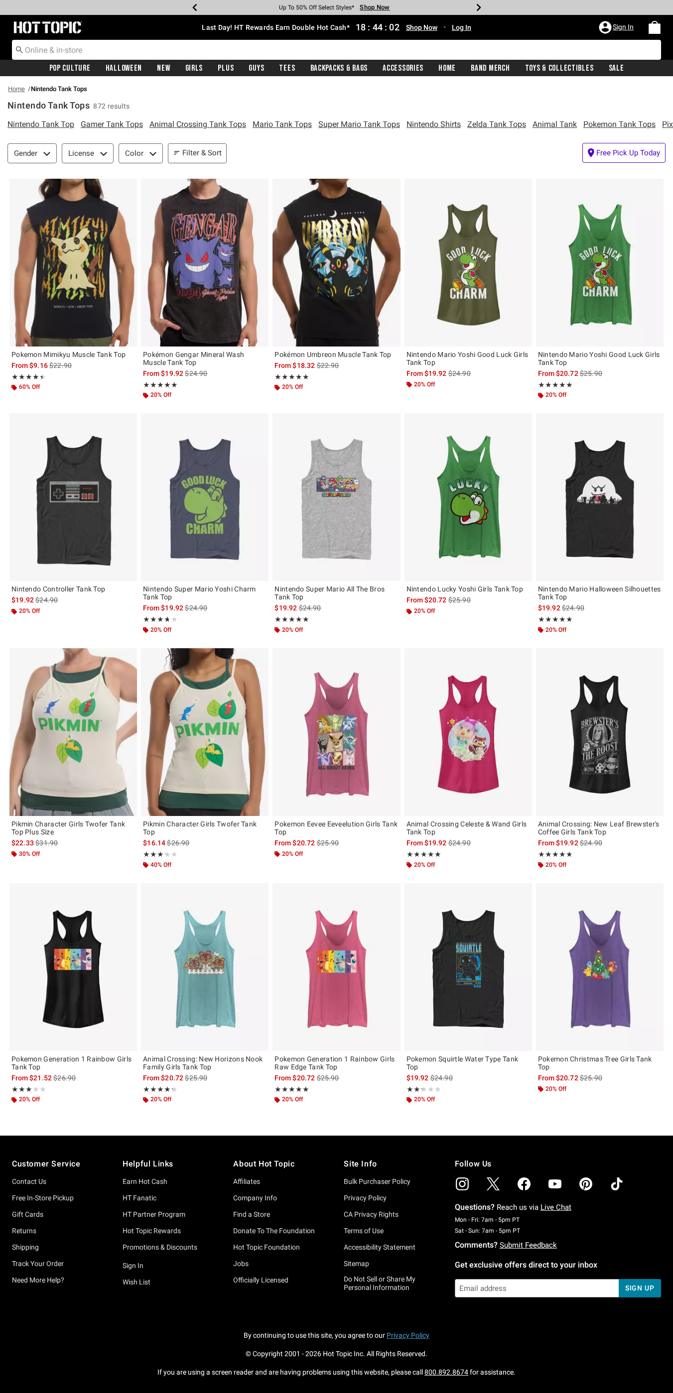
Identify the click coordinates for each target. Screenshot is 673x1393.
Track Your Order (38, 1264)
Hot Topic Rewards (152, 1231)
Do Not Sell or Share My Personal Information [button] (379, 1283)
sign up (640, 1288)
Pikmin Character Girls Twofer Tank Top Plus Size (68, 828)
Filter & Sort (202, 152)
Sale (616, 68)
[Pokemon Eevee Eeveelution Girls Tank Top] (336, 732)
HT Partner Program (154, 1214)
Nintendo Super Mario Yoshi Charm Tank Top (199, 593)
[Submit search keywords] (19, 49)
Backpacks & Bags (339, 68)
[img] (462, 1183)
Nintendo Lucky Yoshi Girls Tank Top (465, 589)
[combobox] (336, 50)
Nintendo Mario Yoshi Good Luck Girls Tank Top (467, 358)
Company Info (255, 1198)
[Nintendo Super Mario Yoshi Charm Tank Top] (205, 497)
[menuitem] (654, 27)
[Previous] (194, 7)
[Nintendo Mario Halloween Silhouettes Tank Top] (600, 497)
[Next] (478, 7)
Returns (24, 1231)
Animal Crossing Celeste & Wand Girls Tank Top (466, 828)
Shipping (25, 1247)
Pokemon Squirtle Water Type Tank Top (462, 1063)
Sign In (133, 1266)
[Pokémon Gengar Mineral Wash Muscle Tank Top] (205, 263)
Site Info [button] (360, 1163)
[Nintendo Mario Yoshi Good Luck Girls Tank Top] (468, 263)
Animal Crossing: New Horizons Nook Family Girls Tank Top (203, 1063)
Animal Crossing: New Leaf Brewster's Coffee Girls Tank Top (599, 828)
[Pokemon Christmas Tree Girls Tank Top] (600, 967)
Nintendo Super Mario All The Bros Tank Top (329, 593)
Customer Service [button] (46, 1163)
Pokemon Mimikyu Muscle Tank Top (68, 354)
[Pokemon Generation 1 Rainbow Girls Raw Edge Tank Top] (336, 967)
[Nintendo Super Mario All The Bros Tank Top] (336, 497)
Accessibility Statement (379, 1247)
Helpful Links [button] (148, 1163)
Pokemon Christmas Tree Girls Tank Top (595, 1063)
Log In (461, 27)
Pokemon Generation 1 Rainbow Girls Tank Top (71, 1063)
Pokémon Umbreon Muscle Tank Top (332, 354)
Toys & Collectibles (559, 68)
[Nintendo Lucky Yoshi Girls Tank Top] (468, 497)
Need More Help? (38, 1280)
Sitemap (356, 1264)
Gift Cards (27, 1214)
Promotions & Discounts (160, 1247)
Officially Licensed (260, 1280)
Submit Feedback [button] (528, 1245)
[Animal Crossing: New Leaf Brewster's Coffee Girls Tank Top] (600, 732)
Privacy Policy (365, 1198)
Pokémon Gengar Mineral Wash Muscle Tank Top (193, 358)
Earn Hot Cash (145, 1181)
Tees (287, 68)
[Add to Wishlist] (127, 189)
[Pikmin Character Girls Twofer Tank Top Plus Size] (73, 732)
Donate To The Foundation (274, 1231)
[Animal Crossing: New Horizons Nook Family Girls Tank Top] (205, 967)
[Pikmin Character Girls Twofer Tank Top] (205, 732)
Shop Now (375, 7)
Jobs (241, 1264)
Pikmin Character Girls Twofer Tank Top (200, 828)
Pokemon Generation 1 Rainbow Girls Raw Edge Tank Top (334, 1063)
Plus (226, 68)
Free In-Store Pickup (43, 1198)
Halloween (124, 68)
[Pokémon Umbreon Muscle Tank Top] (336, 263)
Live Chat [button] (555, 1207)
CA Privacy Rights (371, 1214)
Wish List (136, 1282)
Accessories (403, 68)
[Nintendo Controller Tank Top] (73, 497)
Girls (194, 68)
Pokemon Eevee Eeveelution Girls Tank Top (336, 828)
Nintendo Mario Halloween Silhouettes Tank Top (599, 593)
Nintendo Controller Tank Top (58, 589)
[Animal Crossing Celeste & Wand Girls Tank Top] (468, 732)
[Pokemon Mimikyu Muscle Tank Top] (73, 263)
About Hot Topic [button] (263, 1163)
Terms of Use (364, 1231)
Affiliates (246, 1181)
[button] (617, 27)
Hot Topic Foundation (266, 1247)
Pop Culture (70, 68)
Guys (256, 68)
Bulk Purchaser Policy (377, 1181)
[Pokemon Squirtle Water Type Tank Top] (468, 967)
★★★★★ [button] (26, 377)
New (163, 68)
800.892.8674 (446, 1372)
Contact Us (29, 1181)
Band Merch (490, 68)
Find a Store (251, 1214)
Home (447, 68)
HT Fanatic (139, 1198)
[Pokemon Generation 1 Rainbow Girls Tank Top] (73, 967)
